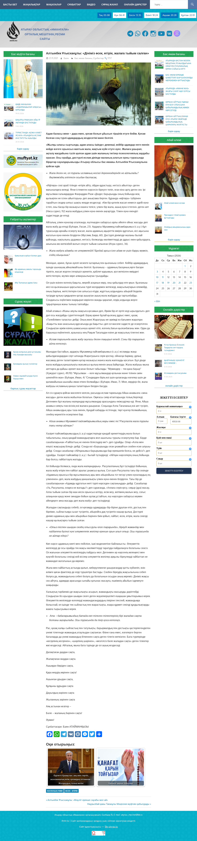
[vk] (169, 36)
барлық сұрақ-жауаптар (23, 388)
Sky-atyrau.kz (111, 826)
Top (189, 833)
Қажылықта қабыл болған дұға (28, 255)
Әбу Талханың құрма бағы (26, 283)
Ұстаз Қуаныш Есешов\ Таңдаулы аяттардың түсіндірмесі (174, 347)
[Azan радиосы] (177, 36)
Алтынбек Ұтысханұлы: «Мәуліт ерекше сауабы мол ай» (77, 800)
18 (163, 282)
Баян (66, 58)
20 (174, 282)
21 (180, 282)
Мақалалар (53, 4)
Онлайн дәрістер (135, 4)
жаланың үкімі (54, 791)
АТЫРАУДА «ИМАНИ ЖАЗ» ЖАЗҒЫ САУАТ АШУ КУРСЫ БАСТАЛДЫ (178, 91)
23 (190, 282)
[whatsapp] (137, 36)
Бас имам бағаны (83, 58)
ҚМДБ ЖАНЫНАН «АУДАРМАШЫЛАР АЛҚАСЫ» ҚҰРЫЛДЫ (28, 107)
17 (157, 282)
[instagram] (153, 36)
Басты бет (10, 4)
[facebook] (145, 36)
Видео (91, 4)
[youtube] (161, 36)
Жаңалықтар (31, 4)
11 (163, 277)
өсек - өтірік (71, 791)
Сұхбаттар (74, 4)
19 (168, 282)
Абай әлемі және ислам (174, 203)
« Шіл (157, 301)
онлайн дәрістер (174, 385)
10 (157, 277)
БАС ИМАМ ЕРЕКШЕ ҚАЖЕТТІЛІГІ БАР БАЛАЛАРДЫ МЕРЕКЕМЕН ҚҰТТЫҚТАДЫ (179, 78)
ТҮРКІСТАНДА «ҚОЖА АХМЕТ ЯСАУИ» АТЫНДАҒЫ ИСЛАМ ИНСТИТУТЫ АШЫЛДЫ (29, 135)
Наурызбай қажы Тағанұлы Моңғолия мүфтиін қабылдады (118, 804)
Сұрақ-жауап (109, 4)
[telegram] (130, 36)
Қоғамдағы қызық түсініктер (25, 364)
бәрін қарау (23, 148)
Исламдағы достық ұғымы (175, 373)
